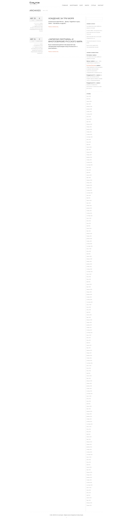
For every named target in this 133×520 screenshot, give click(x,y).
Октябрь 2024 (89, 134)
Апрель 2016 (89, 375)
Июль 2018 (89, 307)
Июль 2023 (89, 167)
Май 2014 (88, 434)
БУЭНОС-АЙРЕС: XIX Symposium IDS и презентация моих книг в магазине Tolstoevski (94, 32)
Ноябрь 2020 (89, 241)
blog (36, 24)
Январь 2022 (89, 205)
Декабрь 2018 (89, 294)
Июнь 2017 (89, 340)
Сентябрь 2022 (89, 192)
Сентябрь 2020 (89, 246)
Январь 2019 (89, 291)
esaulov (41, 23)
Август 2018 (89, 304)
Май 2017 (88, 342)
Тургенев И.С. (40, 53)
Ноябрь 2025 (89, 111)
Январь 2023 (89, 182)
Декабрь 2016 (89, 355)
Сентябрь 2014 (89, 424)
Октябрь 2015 (89, 391)
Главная (65, 5)
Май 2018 (88, 312)
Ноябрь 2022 (89, 187)
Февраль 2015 (89, 411)
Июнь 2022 (89, 195)
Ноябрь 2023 (89, 159)
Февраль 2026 (89, 106)
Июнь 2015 (89, 401)
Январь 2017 (89, 352)
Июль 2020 (89, 251)
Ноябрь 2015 (89, 388)
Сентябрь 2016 (89, 363)
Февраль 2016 (89, 380)
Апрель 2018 (89, 314)
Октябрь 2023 (89, 162)
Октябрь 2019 (89, 269)
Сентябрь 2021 (89, 215)
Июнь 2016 (89, 370)
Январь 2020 (89, 261)
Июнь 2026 (89, 96)
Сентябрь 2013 (89, 454)
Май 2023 (88, 172)
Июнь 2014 (89, 431)
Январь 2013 (89, 474)
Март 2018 (89, 317)
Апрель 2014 (89, 436)
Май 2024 (88, 144)
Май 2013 (88, 464)
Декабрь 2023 (89, 157)
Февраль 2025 (89, 124)
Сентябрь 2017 (89, 332)
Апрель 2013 (89, 467)
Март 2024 (89, 149)
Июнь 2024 (89, 142)
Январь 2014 (89, 444)
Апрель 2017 (89, 345)
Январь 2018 (89, 322)
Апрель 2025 (89, 119)
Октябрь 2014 (89, 421)
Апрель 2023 (89, 175)
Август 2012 (89, 487)
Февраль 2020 (89, 258)
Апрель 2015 (89, 406)
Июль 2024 (89, 139)
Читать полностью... (53, 26)
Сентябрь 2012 (89, 485)
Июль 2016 (89, 368)
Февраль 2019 (89, 289)
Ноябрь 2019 (89, 266)
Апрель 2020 (89, 256)
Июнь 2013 (89, 462)
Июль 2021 (89, 220)
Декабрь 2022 (89, 185)
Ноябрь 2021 (89, 210)
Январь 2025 (89, 126)
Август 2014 (89, 426)
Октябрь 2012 (89, 482)
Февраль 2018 (89, 319)
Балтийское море (33, 27)
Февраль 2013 (89, 472)
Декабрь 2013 (89, 446)
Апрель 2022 (89, 200)
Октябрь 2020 (89, 243)
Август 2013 (89, 457)
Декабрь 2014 (89, 416)
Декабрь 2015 (89, 385)
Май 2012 (88, 495)
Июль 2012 (89, 490)
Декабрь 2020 (89, 238)
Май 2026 (88, 98)
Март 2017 (89, 347)
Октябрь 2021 (89, 213)
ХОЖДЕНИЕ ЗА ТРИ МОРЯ (61, 18)
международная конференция (37, 51)
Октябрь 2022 (89, 190)
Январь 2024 (89, 154)
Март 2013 (89, 469)
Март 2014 (89, 439)
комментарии (39, 19)
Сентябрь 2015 (89, 393)
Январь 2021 (89, 236)
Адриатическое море (38, 26)
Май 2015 (88, 403)
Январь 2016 (89, 383)
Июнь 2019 (89, 279)
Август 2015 (89, 396)
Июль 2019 (89, 276)
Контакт (100, 5)
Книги (87, 5)
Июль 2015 (89, 398)
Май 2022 (88, 197)
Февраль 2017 (89, 350)
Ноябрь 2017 (89, 327)
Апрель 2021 (89, 228)
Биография (74, 5)
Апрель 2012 (89, 497)
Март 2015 (89, 408)
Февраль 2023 (89, 180)
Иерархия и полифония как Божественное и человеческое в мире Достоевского (94, 86)
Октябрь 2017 (89, 330)
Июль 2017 (89, 337)
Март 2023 (89, 177)
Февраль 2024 (89, 152)
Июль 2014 (89, 429)
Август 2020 (89, 248)
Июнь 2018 (89, 309)
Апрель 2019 (89, 284)
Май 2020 (88, 253)
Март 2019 (89, 286)
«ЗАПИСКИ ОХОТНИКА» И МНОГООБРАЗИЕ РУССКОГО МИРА (65, 40)
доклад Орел (34, 50)
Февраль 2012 (89, 502)
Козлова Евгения (91, 65)
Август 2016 (89, 365)
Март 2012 (89, 500)
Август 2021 (89, 218)
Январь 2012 (89, 505)
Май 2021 (88, 225)
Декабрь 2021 (89, 208)
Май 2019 (88, 281)
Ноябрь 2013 (89, 449)
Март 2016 (89, 378)
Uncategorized (40, 24)
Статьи (93, 5)
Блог (81, 5)
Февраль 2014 (89, 441)
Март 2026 (89, 103)
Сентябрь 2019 (89, 271)
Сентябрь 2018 (89, 302)
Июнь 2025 (89, 116)
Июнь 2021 (89, 223)
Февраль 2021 (89, 233)
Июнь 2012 (89, 492)
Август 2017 (89, 335)
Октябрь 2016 (89, 360)
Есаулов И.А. (40, 50)
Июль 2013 (89, 459)
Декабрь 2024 (89, 129)
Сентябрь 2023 (89, 164)
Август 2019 (89, 274)
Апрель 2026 (89, 101)
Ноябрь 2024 (89, 131)
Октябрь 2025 (89, 114)
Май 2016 (88, 373)
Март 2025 (89, 121)
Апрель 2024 (89, 147)
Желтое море (38, 29)
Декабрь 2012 (89, 477)
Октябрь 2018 (89, 299)
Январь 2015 (89, 413)
